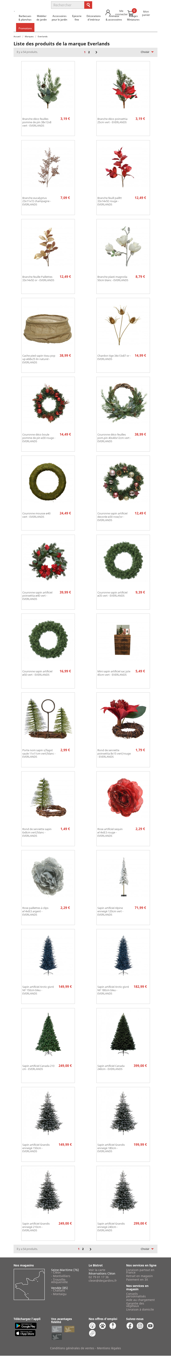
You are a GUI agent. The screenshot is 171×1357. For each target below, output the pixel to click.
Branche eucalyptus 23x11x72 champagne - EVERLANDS (36, 201)
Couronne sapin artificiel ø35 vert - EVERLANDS (112, 594)
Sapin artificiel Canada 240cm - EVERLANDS (110, 1067)
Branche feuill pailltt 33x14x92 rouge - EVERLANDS (109, 201)
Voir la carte (97, 1270)
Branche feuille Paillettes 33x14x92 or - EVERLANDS (38, 278)
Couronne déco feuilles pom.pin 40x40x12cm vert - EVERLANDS (114, 438)
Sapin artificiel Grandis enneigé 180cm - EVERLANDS (111, 1148)
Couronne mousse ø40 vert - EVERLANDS (36, 515)
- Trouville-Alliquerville (59, 1281)
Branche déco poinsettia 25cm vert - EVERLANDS (112, 120)
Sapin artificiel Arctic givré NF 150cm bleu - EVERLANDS (38, 990)
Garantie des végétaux (135, 1304)
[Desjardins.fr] (29, 3)
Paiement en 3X (137, 1279)
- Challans (58, 1290)
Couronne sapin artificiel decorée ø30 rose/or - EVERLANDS (112, 516)
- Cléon (56, 1272)
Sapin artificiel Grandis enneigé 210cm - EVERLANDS (36, 1227)
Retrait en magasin (139, 1276)
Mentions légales (109, 1348)
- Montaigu (59, 1294)
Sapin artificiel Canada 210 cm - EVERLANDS (38, 1067)
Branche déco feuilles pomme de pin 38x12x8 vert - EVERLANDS (36, 122)
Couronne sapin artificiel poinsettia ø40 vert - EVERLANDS (37, 596)
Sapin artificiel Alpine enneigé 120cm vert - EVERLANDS (110, 911)
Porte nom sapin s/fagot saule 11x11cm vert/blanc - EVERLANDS (38, 753)
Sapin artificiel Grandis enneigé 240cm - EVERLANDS (111, 1227)
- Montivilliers (60, 1276)
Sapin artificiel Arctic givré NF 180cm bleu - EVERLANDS (113, 990)
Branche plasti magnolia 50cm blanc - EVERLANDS (112, 278)
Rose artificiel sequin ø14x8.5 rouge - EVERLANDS (110, 832)
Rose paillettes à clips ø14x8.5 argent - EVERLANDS (35, 911)
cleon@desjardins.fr (103, 1281)
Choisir (148, 52)
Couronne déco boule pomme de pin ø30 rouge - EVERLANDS (38, 438)
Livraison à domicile (140, 1309)
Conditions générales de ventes (72, 1348)
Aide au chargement (140, 1300)
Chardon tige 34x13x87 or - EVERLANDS (114, 357)
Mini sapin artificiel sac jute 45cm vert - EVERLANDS (113, 673)
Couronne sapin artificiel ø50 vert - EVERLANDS (37, 673)
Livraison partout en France (140, 1271)
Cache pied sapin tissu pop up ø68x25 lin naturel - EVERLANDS (38, 359)
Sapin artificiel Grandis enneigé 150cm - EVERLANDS (36, 1148)
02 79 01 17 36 (99, 1277)
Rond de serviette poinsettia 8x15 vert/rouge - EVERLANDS (114, 753)
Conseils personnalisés (136, 1295)
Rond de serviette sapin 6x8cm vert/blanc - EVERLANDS (37, 832)
